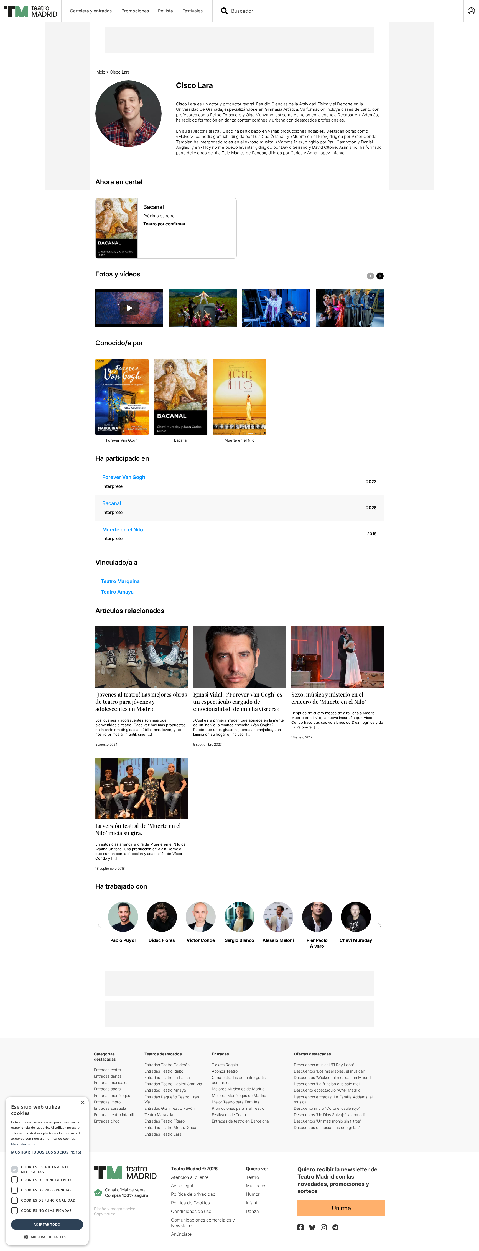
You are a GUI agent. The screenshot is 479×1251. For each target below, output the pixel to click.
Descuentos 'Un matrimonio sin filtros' (327, 1121)
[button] (47, 1155)
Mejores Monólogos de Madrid (239, 1095)
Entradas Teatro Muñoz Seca (170, 1127)
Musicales (256, 1185)
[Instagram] (324, 1227)
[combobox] (343, 10)
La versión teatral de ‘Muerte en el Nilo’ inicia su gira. (138, 829)
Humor (253, 1194)
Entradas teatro (107, 1069)
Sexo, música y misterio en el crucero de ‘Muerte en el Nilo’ (328, 697)
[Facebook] (300, 1227)
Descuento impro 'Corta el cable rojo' (327, 1108)
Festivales (192, 11)
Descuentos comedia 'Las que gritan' (327, 1127)
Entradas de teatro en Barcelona (240, 1121)
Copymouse (104, 1213)
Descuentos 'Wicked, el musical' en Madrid (332, 1077)
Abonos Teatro (225, 1071)
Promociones (135, 11)
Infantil (252, 1202)
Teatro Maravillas (159, 1114)
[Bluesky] (312, 1227)
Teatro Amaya (117, 592)
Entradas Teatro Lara (163, 1134)
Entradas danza (108, 1076)
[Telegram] (335, 1227)
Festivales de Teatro (229, 1114)
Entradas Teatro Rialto (163, 1071)
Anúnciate (181, 1234)
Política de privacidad (193, 1194)
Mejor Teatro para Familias (235, 1101)
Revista (165, 11)
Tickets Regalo (225, 1064)
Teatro (252, 1177)
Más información (25, 1144)
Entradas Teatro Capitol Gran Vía (173, 1083)
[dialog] (47, 1171)
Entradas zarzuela (110, 1108)
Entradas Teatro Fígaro (164, 1121)
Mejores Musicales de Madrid (238, 1088)
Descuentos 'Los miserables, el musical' (329, 1071)
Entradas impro (107, 1101)
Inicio (100, 72)
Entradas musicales (111, 1082)
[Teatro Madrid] (30, 11)
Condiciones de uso (191, 1211)
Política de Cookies (190, 1202)
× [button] (82, 1103)
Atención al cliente (189, 1177)
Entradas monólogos (112, 1095)
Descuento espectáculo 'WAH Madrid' (327, 1090)
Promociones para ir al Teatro (238, 1108)
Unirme (341, 1208)
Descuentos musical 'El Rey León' (324, 1064)
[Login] (471, 10)
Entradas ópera (107, 1088)
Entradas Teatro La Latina (167, 1077)
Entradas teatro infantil (114, 1114)
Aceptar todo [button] (47, 1224)
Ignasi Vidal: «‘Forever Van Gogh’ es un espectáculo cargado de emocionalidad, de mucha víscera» (237, 701)
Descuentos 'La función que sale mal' (327, 1083)
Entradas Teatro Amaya (165, 1090)
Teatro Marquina (120, 581)
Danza (252, 1211)
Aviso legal (182, 1185)
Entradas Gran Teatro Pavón (169, 1108)
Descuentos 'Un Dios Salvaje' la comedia (330, 1114)
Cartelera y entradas (91, 11)
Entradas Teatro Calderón (167, 1064)
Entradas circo (106, 1121)
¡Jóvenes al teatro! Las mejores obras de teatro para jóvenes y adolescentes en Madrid (141, 701)
